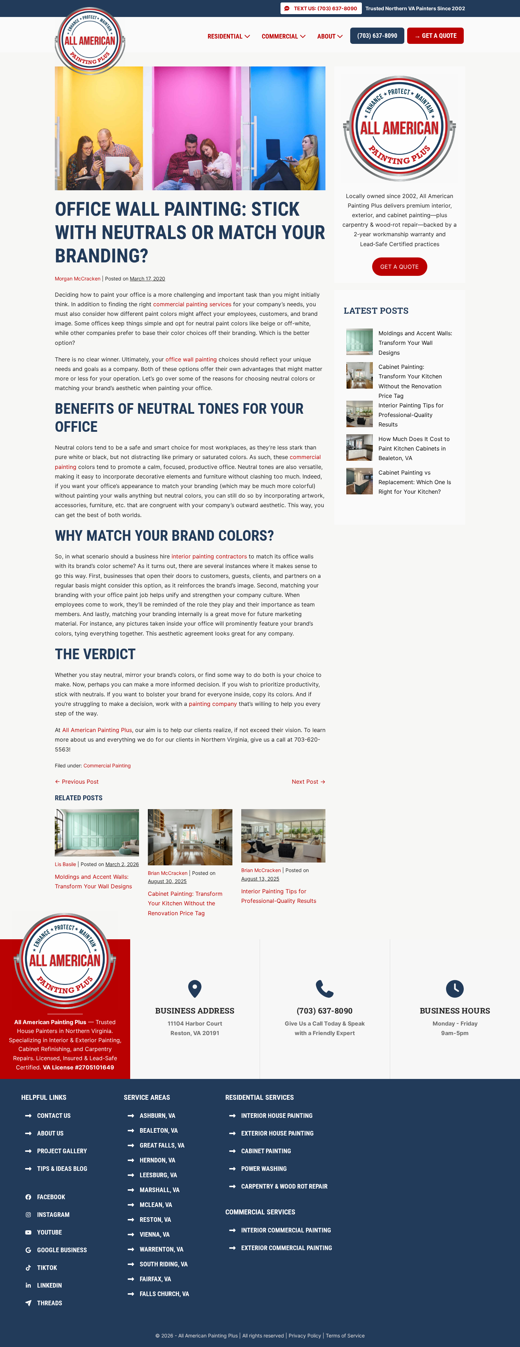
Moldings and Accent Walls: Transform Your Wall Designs (415, 343)
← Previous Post (77, 781)
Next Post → (308, 781)
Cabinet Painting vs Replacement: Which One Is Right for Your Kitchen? (415, 482)
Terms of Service (345, 1336)
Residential (226, 36)
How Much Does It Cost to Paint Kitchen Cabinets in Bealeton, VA (414, 448)
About (327, 36)
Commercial (281, 36)
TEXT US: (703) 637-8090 (325, 8)
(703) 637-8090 (377, 35)
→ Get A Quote (435, 35)
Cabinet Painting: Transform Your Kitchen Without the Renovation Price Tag (185, 903)
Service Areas (147, 1097)
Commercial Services (260, 1212)
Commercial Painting (107, 765)
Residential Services (259, 1097)
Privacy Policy (305, 1336)
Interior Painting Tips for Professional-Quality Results (411, 415)
